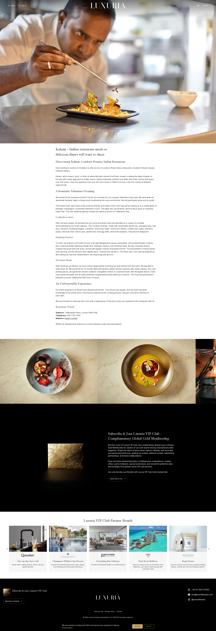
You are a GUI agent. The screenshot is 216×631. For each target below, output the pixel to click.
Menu (13, 5)
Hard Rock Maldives (148, 561)
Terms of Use (98, 611)
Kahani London (71, 318)
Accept (137, 626)
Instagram (198, 5)
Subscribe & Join (116, 479)
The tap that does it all (27, 561)
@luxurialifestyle (198, 599)
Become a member (12, 601)
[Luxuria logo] (108, 5)
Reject (149, 626)
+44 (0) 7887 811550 (200, 589)
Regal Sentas (188, 561)
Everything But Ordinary (108, 561)
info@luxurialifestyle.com (202, 594)
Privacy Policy (110, 611)
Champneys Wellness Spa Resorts (68, 561)
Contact (205, 5)
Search (23, 5)
